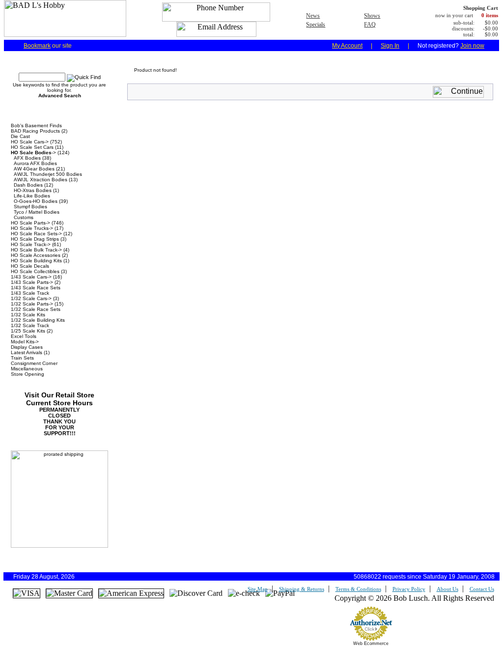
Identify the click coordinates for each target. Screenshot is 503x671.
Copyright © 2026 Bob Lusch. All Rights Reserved (414, 598)
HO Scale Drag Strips (35, 239)
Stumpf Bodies (30, 206)
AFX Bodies (27, 158)
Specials (315, 24)
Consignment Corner (34, 363)
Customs (23, 217)
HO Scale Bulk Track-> (36, 249)
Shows (372, 15)
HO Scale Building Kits (36, 260)
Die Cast (20, 136)
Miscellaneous (27, 368)
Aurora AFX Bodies (35, 163)
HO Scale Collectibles (35, 271)
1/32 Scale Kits (28, 314)
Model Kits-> (25, 341)
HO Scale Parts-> (30, 222)
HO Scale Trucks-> (32, 228)
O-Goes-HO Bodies (35, 201)
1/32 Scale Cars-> (31, 298)
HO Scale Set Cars (32, 147)
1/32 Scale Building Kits (38, 320)
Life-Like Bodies (32, 195)
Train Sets (22, 358)
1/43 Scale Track (30, 293)
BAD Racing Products (35, 131)
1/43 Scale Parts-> (32, 282)
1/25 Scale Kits (28, 331)
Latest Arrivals (26, 352)
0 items (489, 15)
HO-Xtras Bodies (33, 190)
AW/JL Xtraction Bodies (40, 179)
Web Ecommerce (371, 643)
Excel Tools (23, 336)
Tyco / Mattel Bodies (36, 212)
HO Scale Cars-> (30, 141)
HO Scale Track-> (31, 244)
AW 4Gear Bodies (34, 168)
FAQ (370, 24)
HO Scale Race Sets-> (36, 233)
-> (33, 152)
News (313, 15)
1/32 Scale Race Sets (35, 309)
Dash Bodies (28, 185)
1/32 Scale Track (30, 325)
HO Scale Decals (30, 266)
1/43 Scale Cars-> (31, 277)
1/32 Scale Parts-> (32, 304)
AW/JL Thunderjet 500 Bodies (48, 174)
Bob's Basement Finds (36, 125)
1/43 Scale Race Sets (35, 287)
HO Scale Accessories (35, 255)
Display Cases (27, 347)
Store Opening (27, 374)
